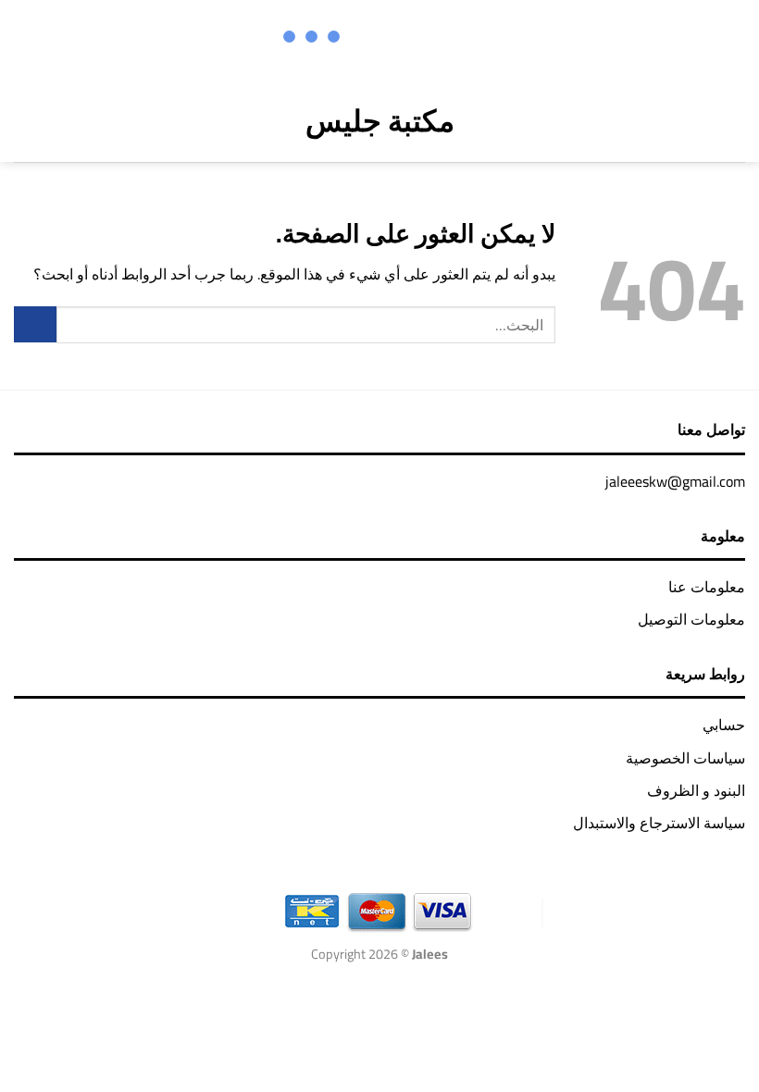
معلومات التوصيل (691, 619)
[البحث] (61, 120)
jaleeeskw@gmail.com (675, 481)
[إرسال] (35, 324)
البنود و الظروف (696, 790)
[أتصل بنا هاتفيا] (374, 38)
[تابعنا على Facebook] (471, 38)
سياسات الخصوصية (685, 758)
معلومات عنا (706, 587)
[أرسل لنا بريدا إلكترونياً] (398, 38)
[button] (731, 120)
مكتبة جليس (379, 120)
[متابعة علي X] (423, 38)
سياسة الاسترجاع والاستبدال (659, 823)
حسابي (724, 724)
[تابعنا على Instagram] (447, 38)
